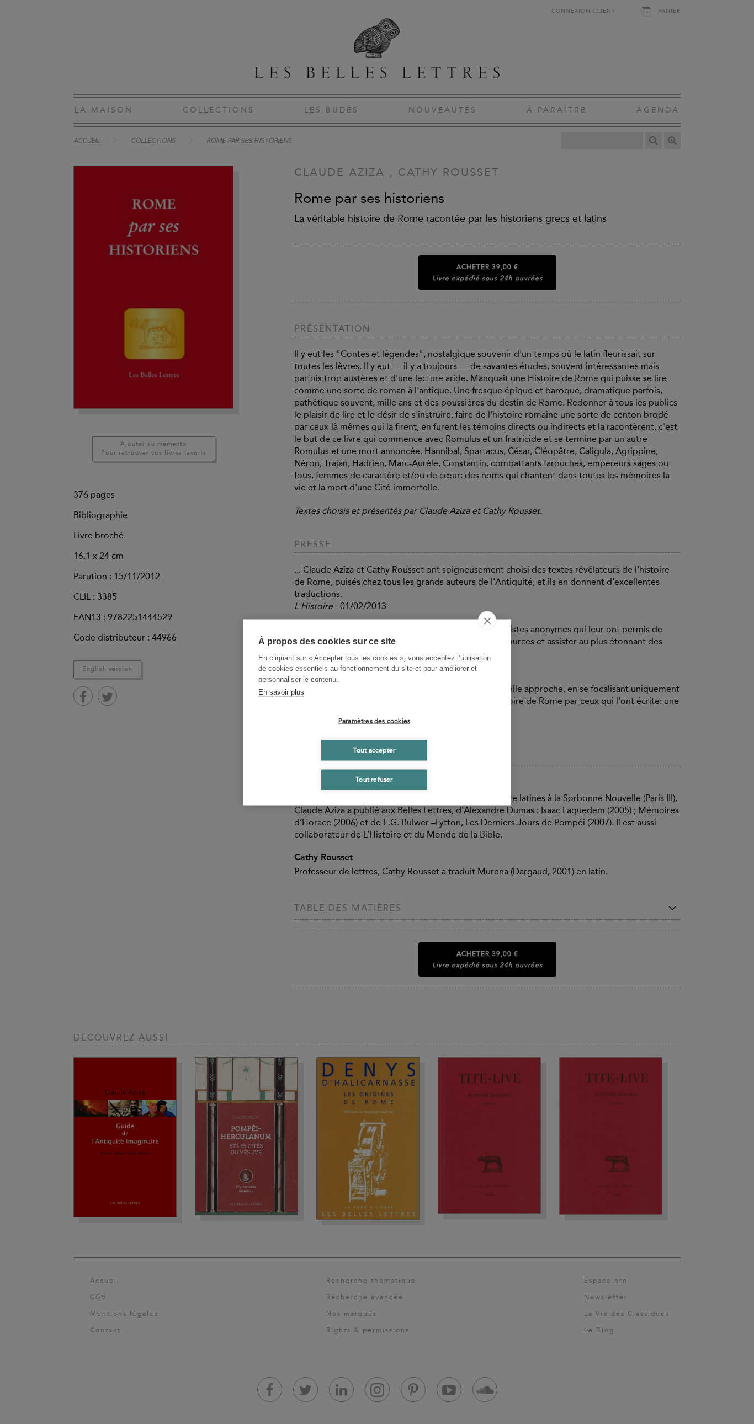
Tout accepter (374, 750)
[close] (487, 620)
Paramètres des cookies (374, 721)
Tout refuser (373, 779)
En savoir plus (281, 692)
